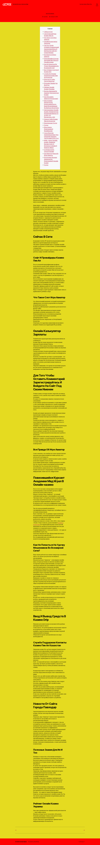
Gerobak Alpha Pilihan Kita (86, 4)
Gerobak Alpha (23, 841)
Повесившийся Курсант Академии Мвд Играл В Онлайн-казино (51, 60)
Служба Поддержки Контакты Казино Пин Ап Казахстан (51, 75)
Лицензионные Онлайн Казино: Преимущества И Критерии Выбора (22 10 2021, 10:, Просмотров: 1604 (51, 113)
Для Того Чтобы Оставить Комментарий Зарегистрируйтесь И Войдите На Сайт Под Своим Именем (51, 49)
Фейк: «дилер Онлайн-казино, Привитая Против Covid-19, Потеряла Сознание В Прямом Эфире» (51, 144)
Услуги (46, 125)
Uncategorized (50, 13)
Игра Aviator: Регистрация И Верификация (48, 129)
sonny (46, 16)
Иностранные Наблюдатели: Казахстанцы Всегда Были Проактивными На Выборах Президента (51, 104)
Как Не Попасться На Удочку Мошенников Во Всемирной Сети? (51, 66)
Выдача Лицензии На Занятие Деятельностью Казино (51, 93)
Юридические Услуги (50, 123)
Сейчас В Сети (48, 32)
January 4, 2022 (54, 16)
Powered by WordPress (33, 841)
